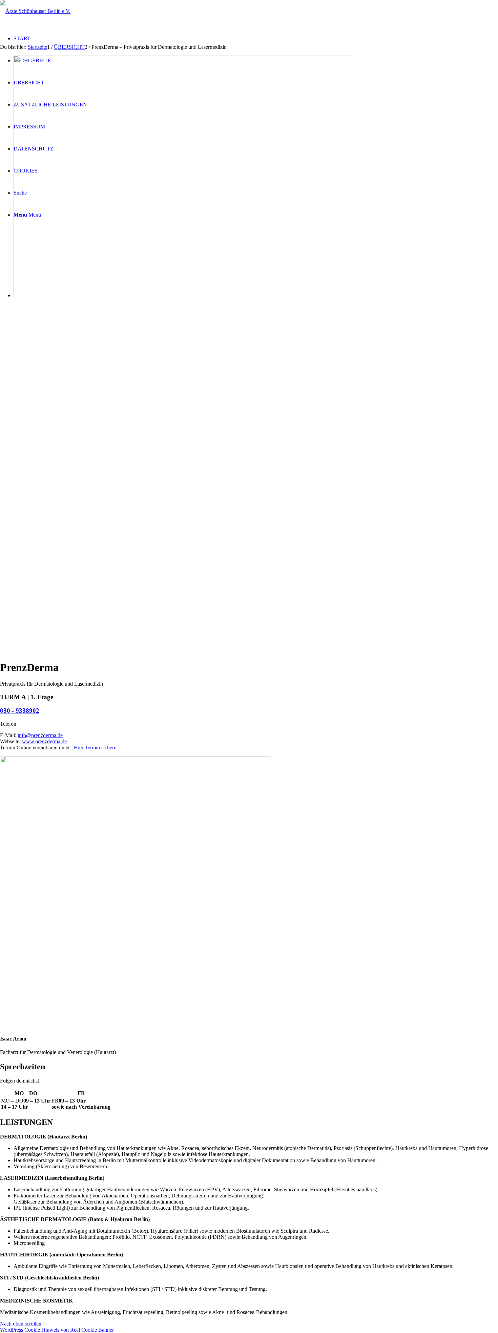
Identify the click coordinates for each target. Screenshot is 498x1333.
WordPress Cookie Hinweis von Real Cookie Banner (57, 1330)
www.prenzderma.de (44, 741)
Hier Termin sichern (95, 747)
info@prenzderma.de (40, 735)
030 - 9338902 (19, 710)
